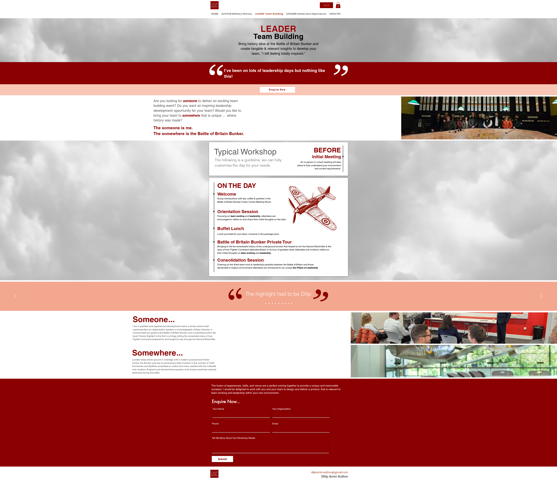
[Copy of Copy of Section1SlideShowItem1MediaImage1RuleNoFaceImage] (272, 303)
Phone (215, 424)
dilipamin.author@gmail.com (329, 472)
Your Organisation (281, 409)
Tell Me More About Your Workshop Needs (233, 438)
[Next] (541, 296)
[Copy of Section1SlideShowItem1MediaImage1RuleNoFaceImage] (268, 303)
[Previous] (16, 296)
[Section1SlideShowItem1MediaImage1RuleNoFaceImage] (265, 303)
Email (275, 424)
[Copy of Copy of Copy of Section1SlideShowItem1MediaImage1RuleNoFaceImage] (275, 303)
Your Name (218, 409)
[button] (338, 5)
